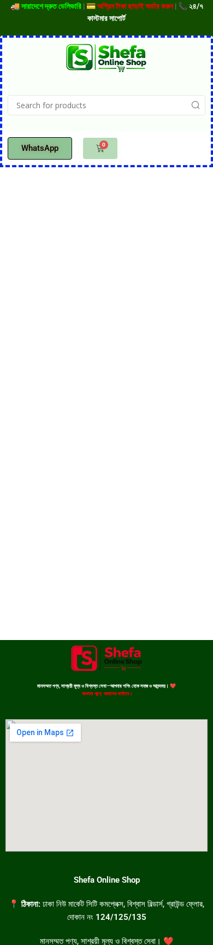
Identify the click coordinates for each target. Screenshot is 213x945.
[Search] (195, 105)
